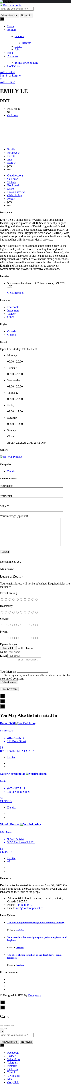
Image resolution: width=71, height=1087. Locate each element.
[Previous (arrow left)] (1, 1028)
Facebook (13, 1052)
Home (10, 26)
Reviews (13, 152)
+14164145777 (25, 904)
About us (12, 56)
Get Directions (15, 292)
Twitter (11, 1055)
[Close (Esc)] (1, 1025)
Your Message (8, 671)
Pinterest (12, 1065)
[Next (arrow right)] (5, 1028)
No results (26, 15)
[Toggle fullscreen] (8, 1025)
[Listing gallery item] (12, 456)
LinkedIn (12, 1069)
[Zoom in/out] (12, 1025)
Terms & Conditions (26, 62)
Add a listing (7, 72)
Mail (10, 1079)
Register (16, 75)
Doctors (19, 36)
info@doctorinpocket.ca (29, 908)
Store (11, 162)
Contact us (13, 66)
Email (3, 655)
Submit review (8, 682)
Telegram (12, 1062)
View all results (9, 15)
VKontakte (13, 1075)
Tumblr (11, 1072)
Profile (11, 149)
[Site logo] (11, 5)
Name (3, 651)
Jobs (17, 49)
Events (18, 46)
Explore (11, 29)
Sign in (4, 75)
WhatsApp (13, 1059)
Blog (10, 52)
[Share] (5, 1025)
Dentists (26, 42)
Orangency (34, 995)
